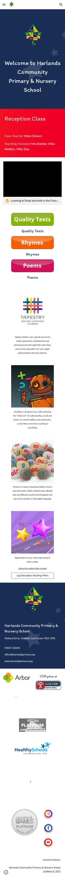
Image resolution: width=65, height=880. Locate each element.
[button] (4, 4)
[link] (32, 183)
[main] (32, 76)
